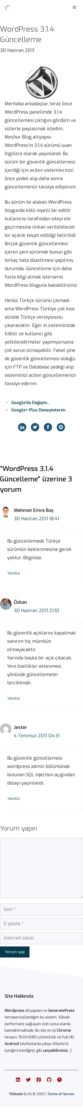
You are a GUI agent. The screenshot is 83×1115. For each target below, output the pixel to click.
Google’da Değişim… (30, 402)
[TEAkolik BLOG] (7, 7)
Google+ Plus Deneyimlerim (38, 410)
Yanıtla (13, 573)
